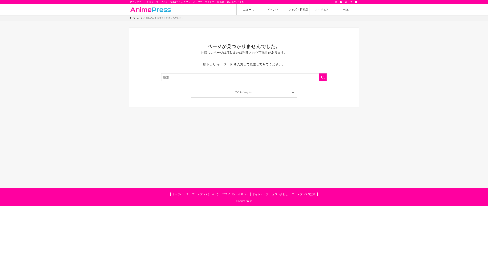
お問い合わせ (280, 194)
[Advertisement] (244, 152)
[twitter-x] (336, 2)
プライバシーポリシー (235, 194)
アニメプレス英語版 (303, 194)
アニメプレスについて (205, 194)
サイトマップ (260, 194)
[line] (341, 2)
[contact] (355, 2)
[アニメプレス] (150, 9)
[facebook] (331, 2)
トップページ (180, 194)
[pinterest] (346, 2)
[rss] (350, 2)
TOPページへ (244, 92)
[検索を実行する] (323, 77)
